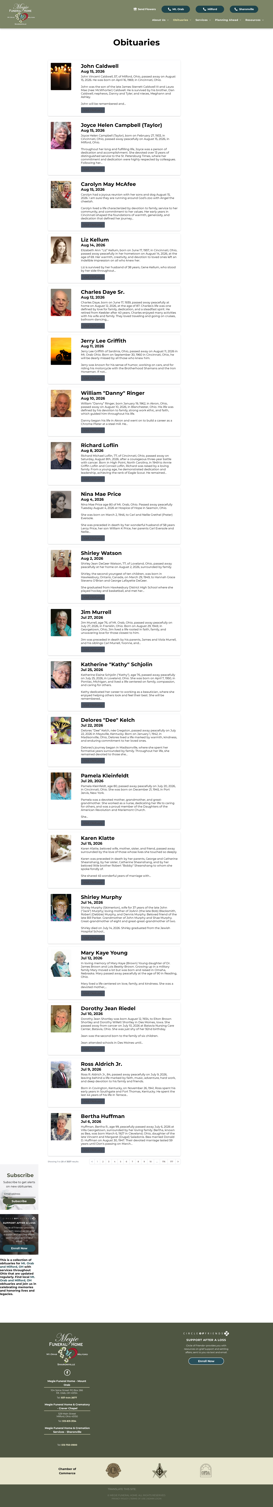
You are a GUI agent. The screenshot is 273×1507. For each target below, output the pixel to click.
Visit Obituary (93, 110)
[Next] (178, 1161)
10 (151, 1161)
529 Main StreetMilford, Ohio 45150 (67, 1415)
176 (163, 1161)
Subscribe (19, 1201)
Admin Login (154, 1498)
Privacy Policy (120, 1498)
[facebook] (67, 1372)
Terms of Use (137, 1498)
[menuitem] (160, 20)
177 (171, 1161)
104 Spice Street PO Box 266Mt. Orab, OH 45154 (67, 1391)
